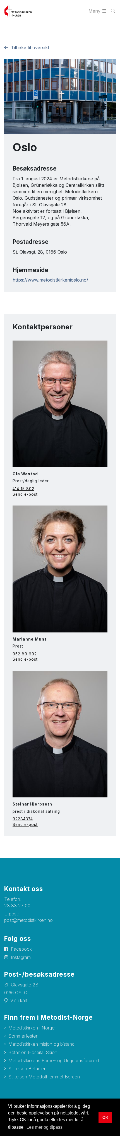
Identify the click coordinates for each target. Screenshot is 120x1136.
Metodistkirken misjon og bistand (41, 1044)
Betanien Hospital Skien (32, 1052)
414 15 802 (23, 488)
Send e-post (25, 494)
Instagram (21, 957)
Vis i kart (18, 1000)
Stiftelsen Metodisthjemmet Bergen (44, 1077)
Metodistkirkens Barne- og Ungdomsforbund (53, 1060)
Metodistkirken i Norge (31, 1028)
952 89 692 (25, 654)
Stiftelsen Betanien (27, 1068)
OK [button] (105, 1117)
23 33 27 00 (17, 905)
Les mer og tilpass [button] (45, 1127)
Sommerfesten (23, 1036)
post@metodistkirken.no (28, 920)
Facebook (21, 949)
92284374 (23, 819)
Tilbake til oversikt (30, 47)
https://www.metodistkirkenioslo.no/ (50, 280)
